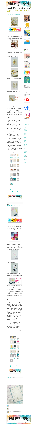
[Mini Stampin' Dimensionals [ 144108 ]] (11, 185)
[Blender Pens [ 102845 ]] (18, 171)
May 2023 (25, 141)
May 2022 (25, 148)
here (15, 229)
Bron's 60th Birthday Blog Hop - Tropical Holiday (13, 405)
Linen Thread (15, 176)
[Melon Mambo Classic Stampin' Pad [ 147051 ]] (18, 343)
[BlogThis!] (12, 377)
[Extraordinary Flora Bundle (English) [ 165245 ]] (11, 156)
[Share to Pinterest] (14, 377)
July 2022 (25, 147)
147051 (18, 344)
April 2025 (25, 129)
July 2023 (25, 140)
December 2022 (25, 144)
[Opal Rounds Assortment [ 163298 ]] (14, 352)
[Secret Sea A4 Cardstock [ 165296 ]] (14, 343)
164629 (14, 339)
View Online (26, 48)
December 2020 (25, 158)
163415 (11, 163)
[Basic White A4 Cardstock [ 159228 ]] (11, 166)
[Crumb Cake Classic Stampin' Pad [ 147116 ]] (18, 166)
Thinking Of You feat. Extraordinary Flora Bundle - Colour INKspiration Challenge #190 (14, 14)
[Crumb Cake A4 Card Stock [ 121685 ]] (18, 161)
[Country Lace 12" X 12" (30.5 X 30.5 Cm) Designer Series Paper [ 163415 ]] (11, 161)
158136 (11, 177)
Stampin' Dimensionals (11, 362)
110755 (18, 358)
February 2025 (25, 130)
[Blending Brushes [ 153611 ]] (18, 352)
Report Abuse (25, 121)
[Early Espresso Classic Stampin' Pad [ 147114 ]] (14, 171)
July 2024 (25, 134)
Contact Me (8, 11)
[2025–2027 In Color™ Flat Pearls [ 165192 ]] (11, 352)
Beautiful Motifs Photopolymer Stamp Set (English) (14, 157)
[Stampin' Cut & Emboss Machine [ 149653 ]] (11, 180)
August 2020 (25, 160)
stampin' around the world (27, 124)
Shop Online (28, 48)
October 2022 (25, 145)
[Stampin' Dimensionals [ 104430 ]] (18, 180)
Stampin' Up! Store (11, 10)
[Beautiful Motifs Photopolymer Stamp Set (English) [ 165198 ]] (14, 156)
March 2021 (25, 156)
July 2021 (25, 154)
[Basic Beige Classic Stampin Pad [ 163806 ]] (14, 166)
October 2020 (25, 159)
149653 (14, 358)
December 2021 (25, 151)
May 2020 (25, 162)
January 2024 (25, 137)
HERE (9, 93)
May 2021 (25, 155)
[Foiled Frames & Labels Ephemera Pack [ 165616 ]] (18, 156)
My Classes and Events (22, 10)
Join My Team (28, 10)
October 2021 (25, 152)
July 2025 (25, 127)
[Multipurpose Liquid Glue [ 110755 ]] (14, 180)
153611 (18, 353)
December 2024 (25, 131)
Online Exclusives (17, 10)
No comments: (10, 377)
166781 (11, 344)
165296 (14, 344)
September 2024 (25, 133)
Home (7, 10)
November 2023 (25, 138)
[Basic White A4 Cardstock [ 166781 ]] (11, 343)
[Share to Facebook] (13, 377)
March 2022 (25, 149)
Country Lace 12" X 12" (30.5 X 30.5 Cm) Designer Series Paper (11, 162)
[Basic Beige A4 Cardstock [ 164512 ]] (14, 161)
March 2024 (25, 136)
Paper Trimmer (18, 176)
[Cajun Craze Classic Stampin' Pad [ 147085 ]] (11, 171)
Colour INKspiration (10, 106)
